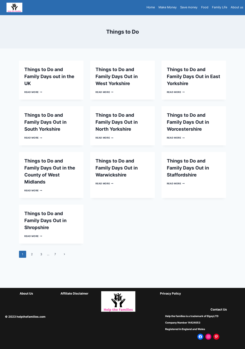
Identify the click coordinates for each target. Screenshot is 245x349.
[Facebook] (200, 337)
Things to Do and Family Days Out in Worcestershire (188, 122)
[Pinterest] (216, 337)
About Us (26, 293)
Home (150, 7)
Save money (189, 7)
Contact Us (218, 309)
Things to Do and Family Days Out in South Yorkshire (45, 122)
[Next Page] (64, 254)
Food (204, 7)
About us (237, 7)
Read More (33, 92)
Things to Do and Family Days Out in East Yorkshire (193, 76)
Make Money (167, 7)
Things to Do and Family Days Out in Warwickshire (117, 168)
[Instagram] (208, 337)
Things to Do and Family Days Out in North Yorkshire (117, 122)
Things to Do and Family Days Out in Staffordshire (188, 168)
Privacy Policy (170, 293)
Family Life (219, 7)
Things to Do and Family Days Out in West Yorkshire (117, 76)
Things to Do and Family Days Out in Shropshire (45, 220)
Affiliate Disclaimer (74, 293)
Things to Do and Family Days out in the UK (49, 76)
